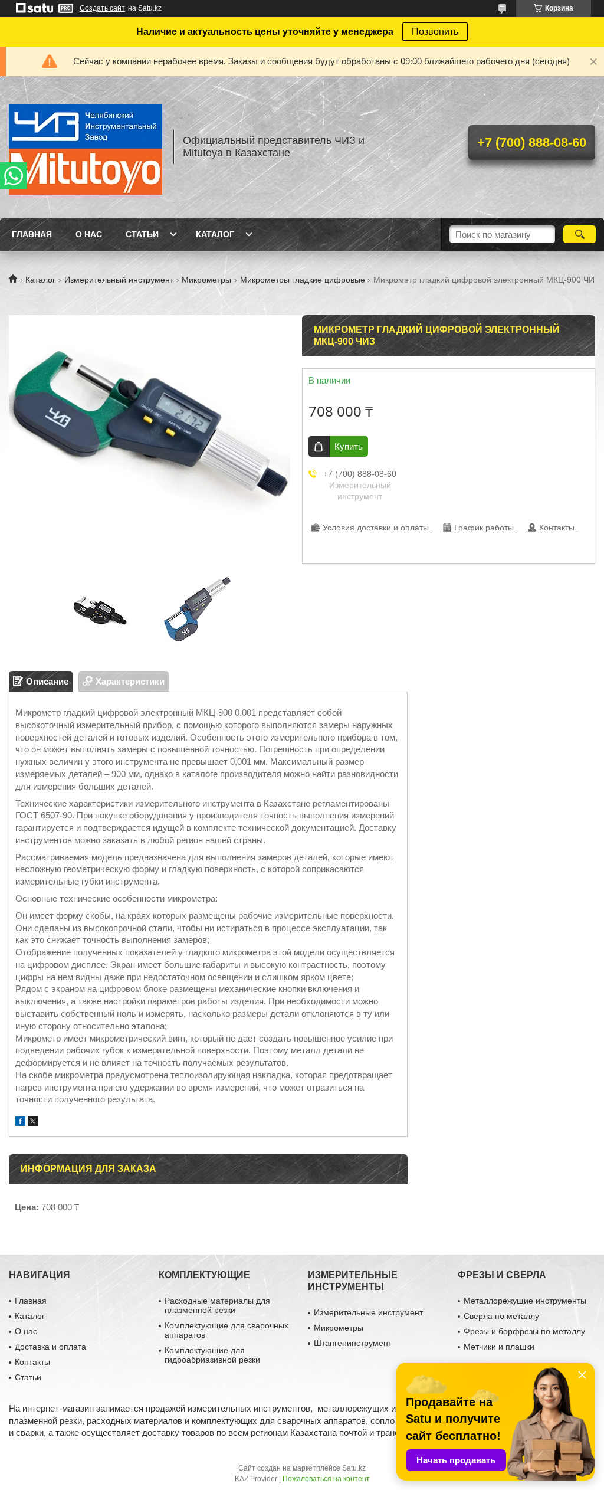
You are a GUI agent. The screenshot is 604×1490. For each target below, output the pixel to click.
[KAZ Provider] (85, 147)
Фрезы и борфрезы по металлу (524, 1331)
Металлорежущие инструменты (525, 1300)
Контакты (32, 1362)
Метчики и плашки (499, 1346)
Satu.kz (354, 1468)
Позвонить (435, 32)
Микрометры (206, 279)
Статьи (142, 234)
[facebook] (20, 1123)
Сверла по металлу (501, 1316)
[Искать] (579, 234)
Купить (348, 446)
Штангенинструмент (353, 1343)
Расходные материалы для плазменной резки (217, 1305)
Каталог (215, 234)
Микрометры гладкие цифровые (302, 279)
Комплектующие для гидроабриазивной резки (212, 1354)
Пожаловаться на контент (326, 1479)
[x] (33, 1123)
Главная (32, 234)
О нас (89, 234)
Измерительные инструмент (368, 1312)
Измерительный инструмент (118, 279)
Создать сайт (102, 8)
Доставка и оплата (50, 1346)
